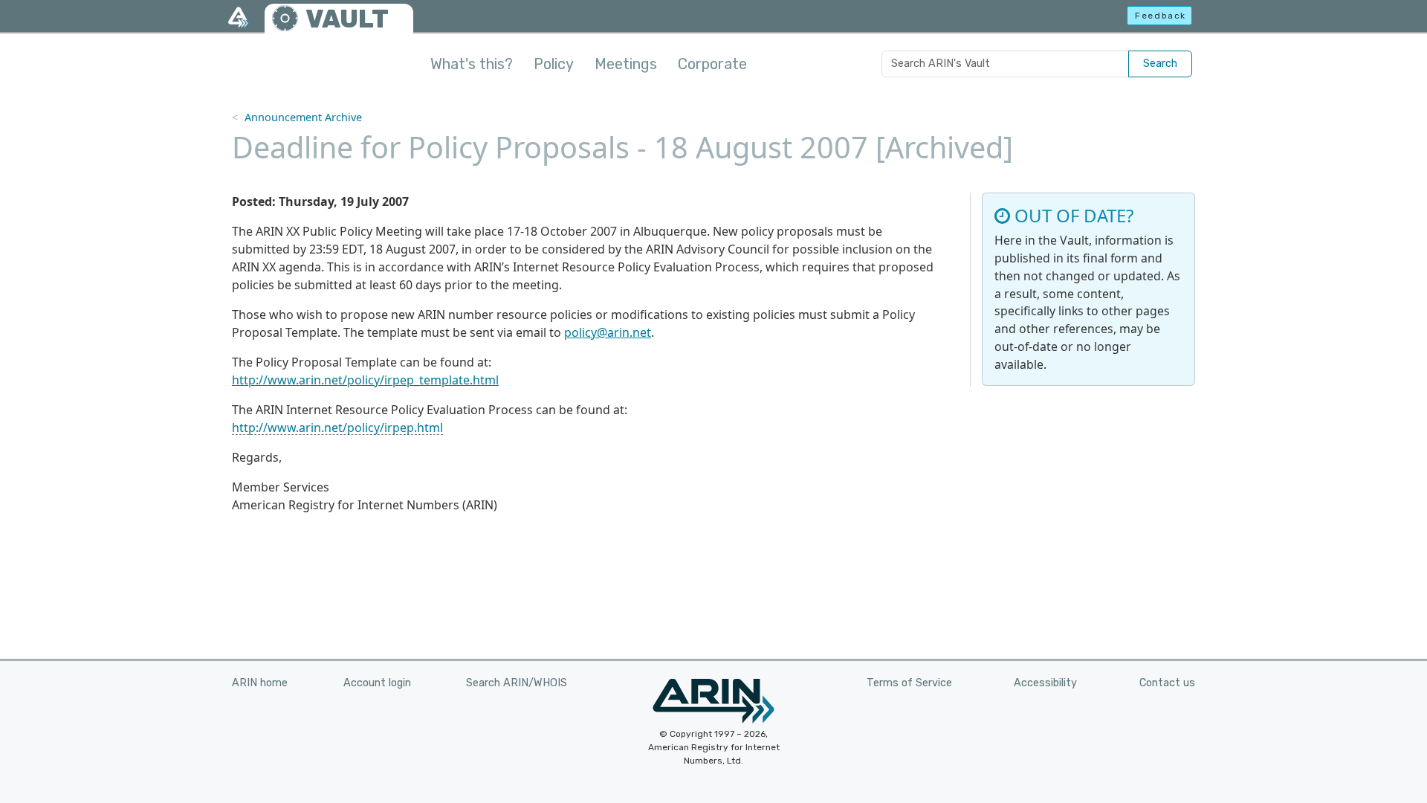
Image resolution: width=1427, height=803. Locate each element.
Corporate (712, 64)
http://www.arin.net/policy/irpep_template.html (365, 380)
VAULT (347, 19)
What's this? (471, 64)
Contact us (1167, 683)
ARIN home (260, 683)
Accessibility (1045, 683)
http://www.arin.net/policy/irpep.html (337, 427)
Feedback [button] (1160, 15)
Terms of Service (909, 683)
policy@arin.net (607, 332)
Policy (554, 64)
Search (1160, 63)
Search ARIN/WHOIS (516, 683)
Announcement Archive (303, 117)
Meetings (626, 64)
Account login (377, 683)
